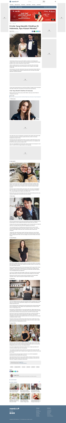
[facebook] (32, 31)
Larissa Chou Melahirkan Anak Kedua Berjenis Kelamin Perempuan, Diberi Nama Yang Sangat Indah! (36, 401)
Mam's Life (14, 23)
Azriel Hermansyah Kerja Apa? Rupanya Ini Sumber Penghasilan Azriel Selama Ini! (35, 391)
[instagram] (14, 413)
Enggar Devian (12, 31)
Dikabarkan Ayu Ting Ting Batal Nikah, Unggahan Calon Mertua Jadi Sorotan (14, 401)
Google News (21, 362)
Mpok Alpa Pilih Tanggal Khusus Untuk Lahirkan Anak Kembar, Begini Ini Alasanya (25, 391)
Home (10, 23)
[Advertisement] (25, 79)
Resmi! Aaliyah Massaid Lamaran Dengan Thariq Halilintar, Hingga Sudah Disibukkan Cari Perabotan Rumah (24, 402)
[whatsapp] (36, 31)
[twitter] (34, 31)
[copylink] (39, 31)
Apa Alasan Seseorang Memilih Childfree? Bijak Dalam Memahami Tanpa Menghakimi (25, 96)
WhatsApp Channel (23, 363)
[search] (44, 1)
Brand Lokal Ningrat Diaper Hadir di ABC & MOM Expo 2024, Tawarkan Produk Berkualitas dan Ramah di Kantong (14, 392)
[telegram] (38, 31)
